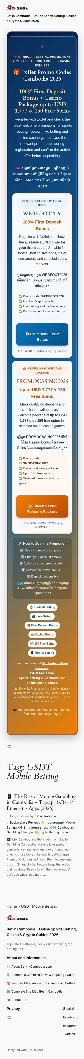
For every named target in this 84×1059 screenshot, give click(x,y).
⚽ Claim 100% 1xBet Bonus (42, 336)
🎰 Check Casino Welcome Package (42, 508)
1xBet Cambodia (42, 673)
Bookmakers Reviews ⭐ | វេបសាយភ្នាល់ (37, 822)
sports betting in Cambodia (39, 678)
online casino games (41, 682)
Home (12, 906)
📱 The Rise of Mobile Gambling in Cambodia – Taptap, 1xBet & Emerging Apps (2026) (41, 802)
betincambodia (45, 816)
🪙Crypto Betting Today (51, 832)
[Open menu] (9, 746)
